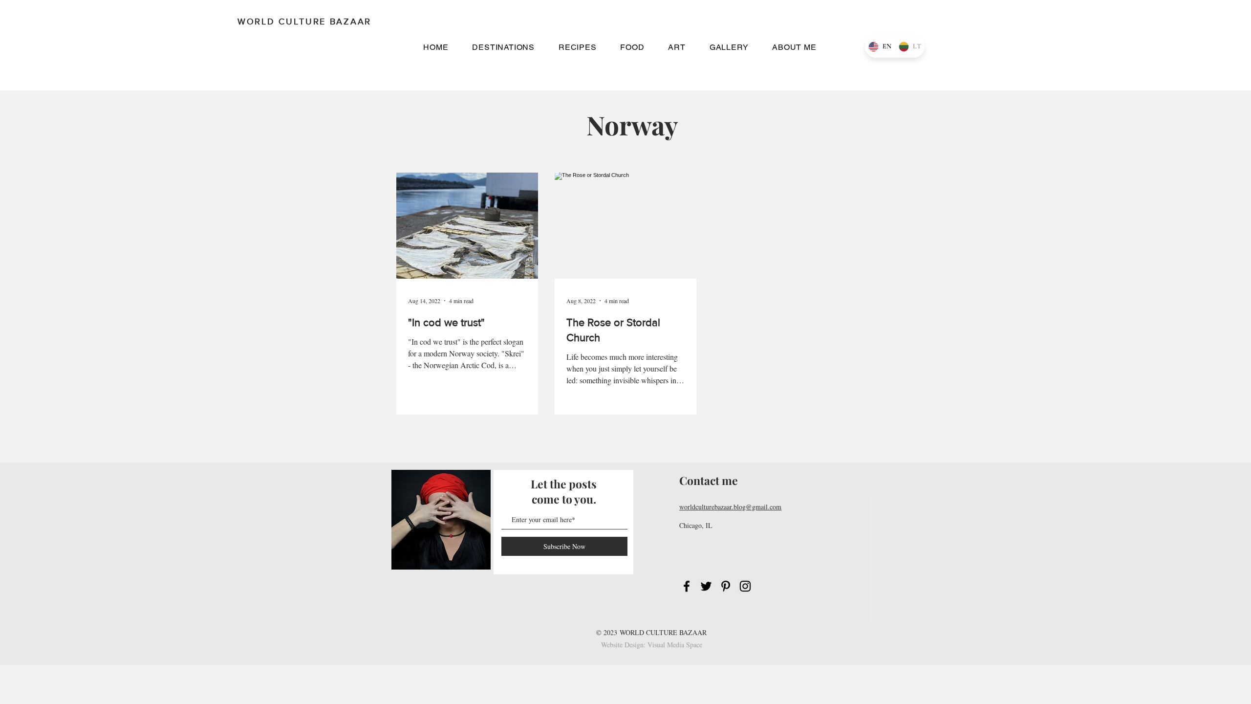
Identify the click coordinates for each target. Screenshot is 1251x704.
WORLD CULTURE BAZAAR (663, 632)
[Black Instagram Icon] (745, 586)
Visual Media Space (674, 644)
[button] (503, 47)
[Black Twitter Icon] (706, 586)
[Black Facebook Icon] (686, 586)
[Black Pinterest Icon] (725, 586)
